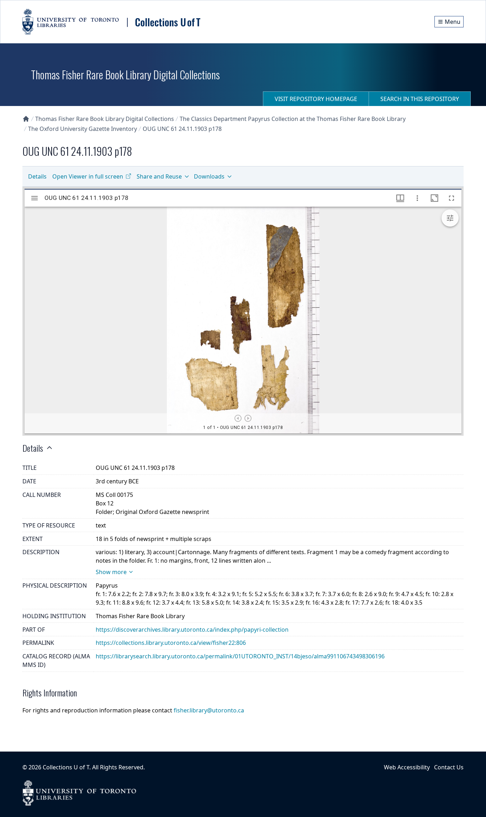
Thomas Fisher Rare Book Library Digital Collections (104, 119)
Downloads (209, 176)
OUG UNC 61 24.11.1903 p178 (182, 129)
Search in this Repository (419, 99)
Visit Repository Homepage (316, 99)
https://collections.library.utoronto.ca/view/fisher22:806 (171, 643)
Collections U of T (66, 767)
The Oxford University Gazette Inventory (82, 129)
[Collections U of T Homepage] (26, 118)
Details (37, 176)
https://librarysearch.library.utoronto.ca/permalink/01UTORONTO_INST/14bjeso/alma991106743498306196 (240, 656)
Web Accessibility (407, 767)
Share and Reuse (159, 176)
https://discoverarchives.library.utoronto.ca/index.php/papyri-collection (192, 629)
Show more (111, 572)
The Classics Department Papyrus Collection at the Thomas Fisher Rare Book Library (293, 119)
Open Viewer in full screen (87, 176)
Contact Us (449, 767)
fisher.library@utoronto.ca (209, 710)
